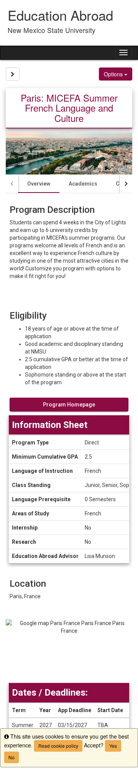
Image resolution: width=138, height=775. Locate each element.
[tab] (38, 183)
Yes (113, 745)
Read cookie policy (58, 745)
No (11, 757)
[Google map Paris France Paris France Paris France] (69, 651)
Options (114, 74)
